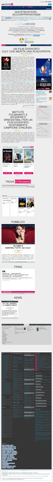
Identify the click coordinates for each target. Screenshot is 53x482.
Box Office (33, 470)
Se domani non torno (16, 398)
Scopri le (18, 261)
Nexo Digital (27, 19)
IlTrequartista (4, 340)
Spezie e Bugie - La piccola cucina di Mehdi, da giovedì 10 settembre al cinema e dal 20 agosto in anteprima (43, 439)
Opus (15, 448)
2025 (7, 355)
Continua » (16, 316)
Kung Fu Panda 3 (38, 405)
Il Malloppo (26, 394)
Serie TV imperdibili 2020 (6, 390)
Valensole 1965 (15, 363)
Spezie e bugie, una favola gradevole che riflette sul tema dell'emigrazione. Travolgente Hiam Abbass (42, 436)
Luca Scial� (4, 337)
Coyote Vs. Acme (26, 387)
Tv (30, 470)
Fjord (14, 391)
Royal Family (9, 452)
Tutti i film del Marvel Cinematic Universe (8, 463)
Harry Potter (15, 458)
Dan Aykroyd (19, 16)
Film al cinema (4, 373)
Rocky (12, 467)
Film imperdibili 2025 (5, 356)
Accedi (49, 4)
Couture (25, 366)
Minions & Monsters (40, 365)
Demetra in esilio (15, 411)
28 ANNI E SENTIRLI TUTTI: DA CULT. (18, 246)
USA (40, 18)
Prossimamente (38, 470)
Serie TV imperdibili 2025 (6, 382)
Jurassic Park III (37, 399)
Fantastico (35, 18)
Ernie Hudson (38, 16)
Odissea (38, 356)
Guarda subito (7, 173)
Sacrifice (38, 368)
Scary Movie (7, 445)
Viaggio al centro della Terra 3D (40, 374)
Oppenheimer (14, 451)
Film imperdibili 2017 (5, 370)
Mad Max (14, 466)
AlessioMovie (4, 338)
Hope (14, 390)
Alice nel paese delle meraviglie (7, 466)
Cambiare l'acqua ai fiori (17, 396)
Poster (37, 45)
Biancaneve (4, 451)
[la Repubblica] (46, 2)
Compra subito (36, 35)
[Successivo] (33, 207)
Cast (8, 45)
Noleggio (33, 34)
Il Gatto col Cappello (16, 395)
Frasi (45, 45)
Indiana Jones (12, 457)
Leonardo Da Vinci (14, 452)
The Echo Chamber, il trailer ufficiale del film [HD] (42, 433)
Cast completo (8, 17)
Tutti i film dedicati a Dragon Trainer (7, 448)
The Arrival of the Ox (16, 417)
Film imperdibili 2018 (5, 368)
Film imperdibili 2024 (5, 358)
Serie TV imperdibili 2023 (6, 385)
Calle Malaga (15, 385)
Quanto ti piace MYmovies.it (6, 351)
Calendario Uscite (17, 470)
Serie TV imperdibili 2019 (6, 392)
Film (13, 470)
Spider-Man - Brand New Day (41, 358)
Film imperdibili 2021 (5, 363)
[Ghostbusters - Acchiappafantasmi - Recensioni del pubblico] (18, 242)
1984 (42, 18)
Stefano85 (4, 333)
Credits (3, 476)
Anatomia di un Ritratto (16, 415)
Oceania (14, 356)
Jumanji (36, 388)
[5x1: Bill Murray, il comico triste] (7, 300)
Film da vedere (4, 371)
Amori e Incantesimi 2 (16, 388)
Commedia (30, 18)
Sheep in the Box (26, 375)
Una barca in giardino (27, 167)
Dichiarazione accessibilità (37, 476)
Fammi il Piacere (26, 399)
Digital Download (41, 34)
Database (10, 470)
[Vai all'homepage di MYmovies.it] (7, 5)
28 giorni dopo (4, 446)
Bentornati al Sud (15, 393)
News (12, 45)
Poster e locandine (30, 329)
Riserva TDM (29, 476)
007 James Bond (10, 455)
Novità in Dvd (4, 378)
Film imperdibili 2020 (5, 365)
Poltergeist (23, 81)
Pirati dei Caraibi (4, 455)
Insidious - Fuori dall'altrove (17, 357)
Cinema (6, 470)
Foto (41, 45)
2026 (5, 355)
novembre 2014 (15, 19)
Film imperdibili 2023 (5, 360)
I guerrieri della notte (38, 402)
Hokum (39, 370)
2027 (2, 355)
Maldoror (14, 362)
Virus (8, 457)
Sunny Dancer (26, 388)
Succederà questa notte (16, 400)
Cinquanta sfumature (13, 454)
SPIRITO (3, 336)
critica (18, 20)
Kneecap (16, 166)
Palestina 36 (15, 386)
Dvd (28, 470)
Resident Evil (15, 383)
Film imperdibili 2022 (5, 361)
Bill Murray (25, 16)
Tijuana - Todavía (15, 409)
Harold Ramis (31, 16)
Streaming (50, 45)
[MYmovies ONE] (28, 147)
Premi (24, 45)
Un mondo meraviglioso (28, 398)
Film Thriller (4, 400)
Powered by (29, 186)
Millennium (3, 460)
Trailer (33, 45)
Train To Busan (26, 385)
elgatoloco (4, 341)
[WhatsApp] (22, 24)
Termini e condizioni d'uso (22, 476)
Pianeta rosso (37, 377)
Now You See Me (10, 446)
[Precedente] (3, 207)
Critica (16, 45)
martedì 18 (10, 19)
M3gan (15, 446)
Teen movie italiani (9, 460)
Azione (3, 405)
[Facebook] (16, 24)
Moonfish (14, 406)
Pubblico (20, 45)
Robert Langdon (9, 458)
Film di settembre (4, 376)
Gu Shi (14, 408)
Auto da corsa (4, 457)
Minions (3, 445)
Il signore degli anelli (5, 464)
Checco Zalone (9, 451)
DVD (28, 35)
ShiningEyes (4, 335)
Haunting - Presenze (38, 394)
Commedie (3, 398)
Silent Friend (26, 396)
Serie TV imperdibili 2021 (6, 388)
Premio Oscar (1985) (19, 328)
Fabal (3, 332)
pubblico (21, 20)
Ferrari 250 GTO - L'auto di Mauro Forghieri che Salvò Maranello (28, 410)
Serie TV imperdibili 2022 (6, 387)
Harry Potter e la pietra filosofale (29, 359)
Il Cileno (25, 373)
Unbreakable (4, 458)
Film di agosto (4, 375)
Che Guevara (4, 467)
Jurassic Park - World (5, 454)
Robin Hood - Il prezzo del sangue (42, 363)
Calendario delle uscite (16, 367)
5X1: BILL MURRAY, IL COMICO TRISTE (9, 304)
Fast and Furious (4, 461)
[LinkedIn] (20, 24)
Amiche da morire (38, 385)
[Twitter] (18, 24)
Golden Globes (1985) (19, 329)
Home (3, 470)
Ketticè (25, 403)
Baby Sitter (4, 452)
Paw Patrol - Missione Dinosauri (29, 414)
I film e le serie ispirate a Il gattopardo (8, 449)
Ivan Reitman (8, 16)
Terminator (9, 467)
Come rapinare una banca (28, 401)
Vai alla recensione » (6, 260)
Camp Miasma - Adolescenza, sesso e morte (44, 366)
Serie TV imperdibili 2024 (6, 383)
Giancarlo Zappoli (5, 328)
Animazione (4, 403)
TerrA (3, 331)
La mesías (5, 166)
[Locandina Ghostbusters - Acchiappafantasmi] (6, 69)
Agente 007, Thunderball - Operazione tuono (42, 380)
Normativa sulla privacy (13, 476)
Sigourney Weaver (45, 16)
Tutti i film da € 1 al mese (10, 147)
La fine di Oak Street (40, 361)
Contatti (6, 476)
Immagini (29, 330)
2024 (9, 355)
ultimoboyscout (5, 334)
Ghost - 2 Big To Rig (27, 367)
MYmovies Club (5, 471)
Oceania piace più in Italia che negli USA (41, 410)
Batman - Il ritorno (38, 391)
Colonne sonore (48, 470)
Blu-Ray (31, 35)
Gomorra (11, 445)
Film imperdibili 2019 (5, 366)
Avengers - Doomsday (16, 379)
